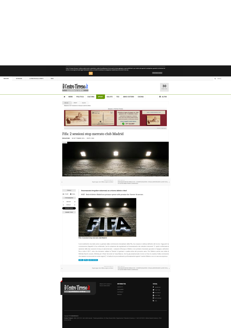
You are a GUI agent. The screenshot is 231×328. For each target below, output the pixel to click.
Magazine (6, 78)
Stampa (66, 194)
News (70, 97)
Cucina (141, 97)
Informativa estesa (157, 73)
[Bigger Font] (75, 202)
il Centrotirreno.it (74, 316)
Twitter (157, 290)
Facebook (157, 287)
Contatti (120, 287)
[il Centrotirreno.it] (75, 87)
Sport (100, 97)
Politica (80, 97)
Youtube (157, 295)
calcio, (81, 260)
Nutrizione (19, 78)
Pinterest (158, 292)
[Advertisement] (54, 32)
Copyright (120, 292)
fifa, (86, 260)
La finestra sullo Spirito (36, 78)
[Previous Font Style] (63, 205)
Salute (110, 97)
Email (73, 194)
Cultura (90, 97)
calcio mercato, (93, 260)
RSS (156, 301)
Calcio (84, 103)
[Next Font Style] (75, 205)
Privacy (119, 294)
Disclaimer (120, 289)
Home (64, 97)
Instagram (158, 298)
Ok (90, 73)
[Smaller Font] (63, 202)
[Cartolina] (115, 118)
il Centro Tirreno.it (68, 318)
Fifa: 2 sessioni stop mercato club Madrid (93, 134)
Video (52, 78)
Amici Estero (128, 97)
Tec (117, 97)
